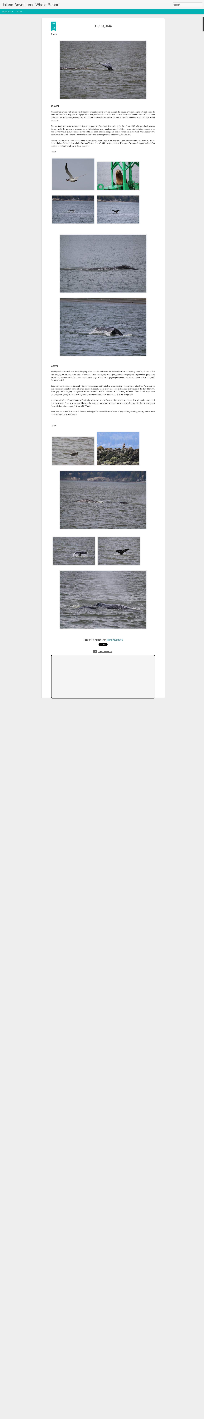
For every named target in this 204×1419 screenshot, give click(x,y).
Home (19, 11)
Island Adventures (115, 639)
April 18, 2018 (103, 26)
